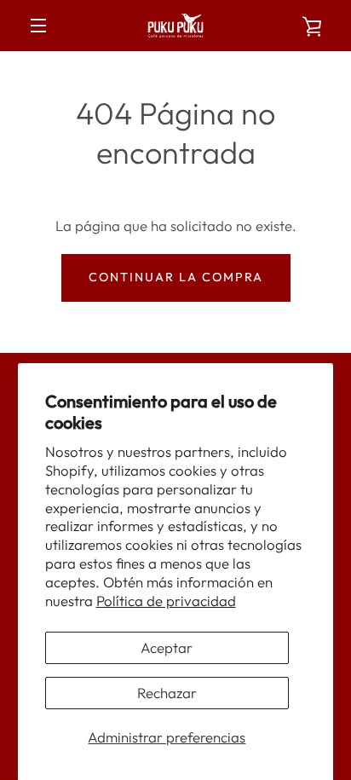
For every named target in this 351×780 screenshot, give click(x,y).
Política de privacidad (166, 601)
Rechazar (167, 693)
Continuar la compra (176, 277)
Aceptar (167, 647)
